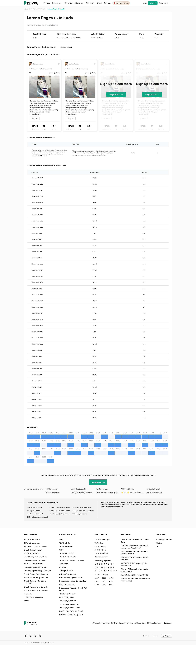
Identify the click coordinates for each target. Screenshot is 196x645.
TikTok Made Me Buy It (67, 594)
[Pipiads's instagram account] (40, 635)
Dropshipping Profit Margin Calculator (37, 570)
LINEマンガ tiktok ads (53, 493)
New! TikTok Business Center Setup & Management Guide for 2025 (134, 546)
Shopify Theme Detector (33, 550)
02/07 (97, 578)
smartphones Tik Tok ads (35, 514)
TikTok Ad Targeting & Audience (35, 546)
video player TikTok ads (34, 508)
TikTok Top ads (100, 546)
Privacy (146, 636)
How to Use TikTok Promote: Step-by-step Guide (134, 558)
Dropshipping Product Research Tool (72, 581)
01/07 (111, 584)
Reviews (62, 567)
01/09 (97, 584)
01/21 (97, 581)
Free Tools (28, 594)
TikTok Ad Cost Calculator (33, 564)
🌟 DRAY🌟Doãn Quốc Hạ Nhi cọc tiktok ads (134, 493)
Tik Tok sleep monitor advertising (83, 511)
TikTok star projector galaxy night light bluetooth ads (61, 514)
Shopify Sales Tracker (32, 539)
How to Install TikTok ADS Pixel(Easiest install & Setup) (135, 579)
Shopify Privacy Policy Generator (36, 574)
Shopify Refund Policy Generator (36, 577)
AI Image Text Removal (67, 574)
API (157, 546)
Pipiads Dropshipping (67, 584)
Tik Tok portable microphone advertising (83, 508)
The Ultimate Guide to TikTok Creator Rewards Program (134, 552)
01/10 (111, 581)
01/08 (104, 584)
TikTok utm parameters (32, 543)
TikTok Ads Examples (102, 539)
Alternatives (63, 564)
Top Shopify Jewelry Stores (69, 604)
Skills (61, 550)
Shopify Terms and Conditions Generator (35, 582)
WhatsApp (159, 543)
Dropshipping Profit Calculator (35, 567)
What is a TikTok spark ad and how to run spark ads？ (134, 570)
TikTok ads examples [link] (38, 9)
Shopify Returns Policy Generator (36, 587)
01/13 (104, 581)
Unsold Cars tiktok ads (78, 489)
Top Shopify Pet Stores (67, 601)
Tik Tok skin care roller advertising (61, 511)
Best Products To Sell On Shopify (71, 611)
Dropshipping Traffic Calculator (35, 557)
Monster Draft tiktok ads (154, 493)
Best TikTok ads (100, 550)
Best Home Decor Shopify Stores (71, 614)
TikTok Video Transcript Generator (71, 560)
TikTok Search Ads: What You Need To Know (135, 540)
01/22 (111, 578)
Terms (155, 636)
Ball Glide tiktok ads (52, 489)
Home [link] (26, 9)
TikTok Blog (99, 543)
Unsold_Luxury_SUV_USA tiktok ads (82, 493)
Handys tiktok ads (102, 489)
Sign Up (152, 3)
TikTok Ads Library (66, 553)
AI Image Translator (66, 570)
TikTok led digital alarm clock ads (37, 517)
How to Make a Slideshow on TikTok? (134, 575)
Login (145, 3)
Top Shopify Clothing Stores (69, 607)
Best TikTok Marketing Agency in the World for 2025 (134, 564)
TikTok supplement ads (79, 514)
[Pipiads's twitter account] (30, 635)
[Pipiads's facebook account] (25, 635)
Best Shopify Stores (66, 597)
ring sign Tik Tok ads (33, 511)
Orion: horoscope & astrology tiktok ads (108, 493)
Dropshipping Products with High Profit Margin (73, 589)
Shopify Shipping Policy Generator (36, 590)
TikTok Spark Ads (65, 546)
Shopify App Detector (31, 553)
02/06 (104, 578)
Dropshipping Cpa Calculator (34, 560)
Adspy (61, 539)
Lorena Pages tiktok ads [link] (56, 9)
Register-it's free (116, 94)
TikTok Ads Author (101, 553)
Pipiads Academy (101, 557)
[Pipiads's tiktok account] (35, 635)
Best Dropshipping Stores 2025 (70, 577)
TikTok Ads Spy (65, 543)
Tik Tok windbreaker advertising (60, 508)
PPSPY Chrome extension (33, 597)
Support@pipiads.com (164, 539)
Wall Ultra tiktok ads (127, 489)
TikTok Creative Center (67, 557)
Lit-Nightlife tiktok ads (153, 489)
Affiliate (26, 601)
